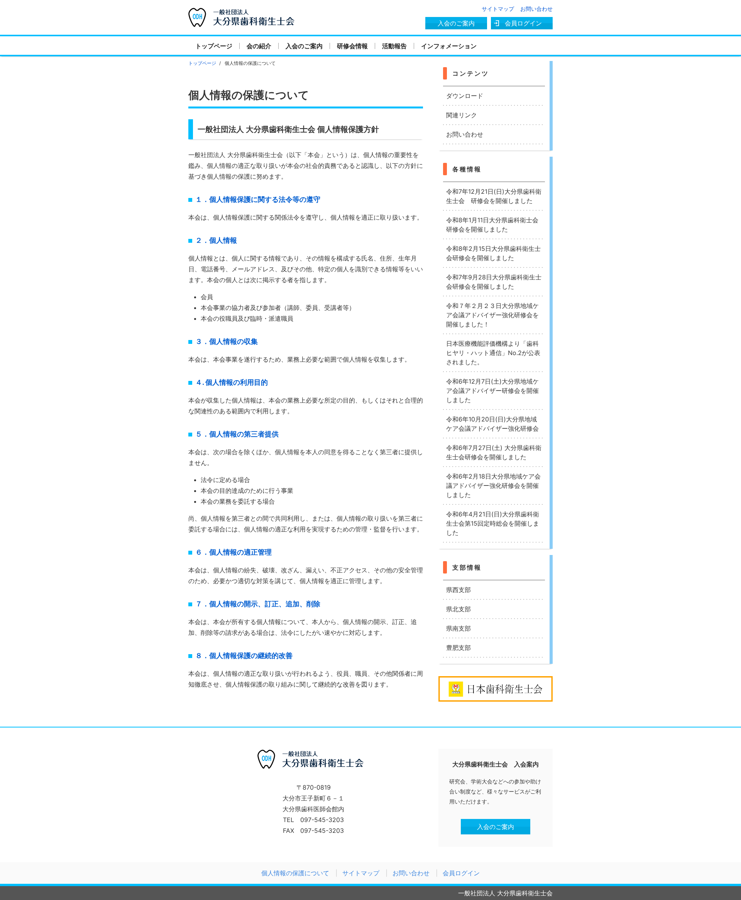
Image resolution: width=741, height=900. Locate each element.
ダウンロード (464, 96)
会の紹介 (259, 46)
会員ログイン (523, 23)
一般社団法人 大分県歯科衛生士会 (244, 12)
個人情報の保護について (295, 873)
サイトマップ (498, 8)
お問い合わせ (536, 8)
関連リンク (461, 115)
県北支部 (458, 609)
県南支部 (458, 628)
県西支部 (458, 590)
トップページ (213, 46)
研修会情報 (352, 46)
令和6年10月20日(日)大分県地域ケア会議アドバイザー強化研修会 (492, 423)
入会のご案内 (456, 23)
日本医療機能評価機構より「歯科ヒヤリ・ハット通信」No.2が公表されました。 (493, 353)
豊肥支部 (458, 647)
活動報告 (394, 46)
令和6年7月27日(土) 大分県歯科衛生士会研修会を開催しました (493, 452)
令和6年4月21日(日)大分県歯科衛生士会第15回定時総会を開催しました (492, 523)
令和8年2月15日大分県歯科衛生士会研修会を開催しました (493, 253)
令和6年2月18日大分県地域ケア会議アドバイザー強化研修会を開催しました (493, 485)
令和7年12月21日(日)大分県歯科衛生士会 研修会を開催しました (493, 196)
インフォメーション (449, 46)
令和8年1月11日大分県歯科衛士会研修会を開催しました (492, 224)
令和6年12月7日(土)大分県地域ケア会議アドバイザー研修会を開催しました (492, 390)
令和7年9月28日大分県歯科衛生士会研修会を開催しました (493, 281)
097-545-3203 (322, 820)
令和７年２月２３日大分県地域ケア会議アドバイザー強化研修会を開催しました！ (492, 315)
